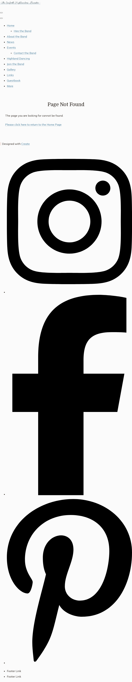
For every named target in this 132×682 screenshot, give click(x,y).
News (10, 42)
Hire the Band (22, 31)
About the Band (17, 36)
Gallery (11, 69)
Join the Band (15, 64)
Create (25, 144)
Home (10, 25)
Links (10, 75)
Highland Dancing (18, 58)
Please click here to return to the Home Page (33, 124)
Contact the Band (25, 53)
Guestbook (13, 80)
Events (11, 47)
